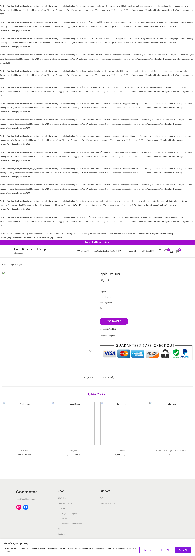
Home (4, 264)
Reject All (165, 550)
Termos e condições (107, 503)
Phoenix (122, 450)
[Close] (193, 540)
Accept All (183, 550)
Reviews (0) (108, 377)
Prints (63, 508)
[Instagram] (18, 507)
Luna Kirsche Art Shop (30, 249)
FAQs (102, 498)
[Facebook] (25, 507)
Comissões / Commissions (71, 524)
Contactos (62, 534)
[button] (108, 329)
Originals (12, 264)
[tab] (87, 377)
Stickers (64, 519)
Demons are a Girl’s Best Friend (171, 450)
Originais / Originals (69, 514)
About (60, 529)
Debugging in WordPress (66, 10)
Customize (147, 550)
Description (87, 377)
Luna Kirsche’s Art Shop (68, 503)
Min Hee (73, 450)
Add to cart (114, 321)
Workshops (62, 498)
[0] (166, 251)
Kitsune (24, 450)
